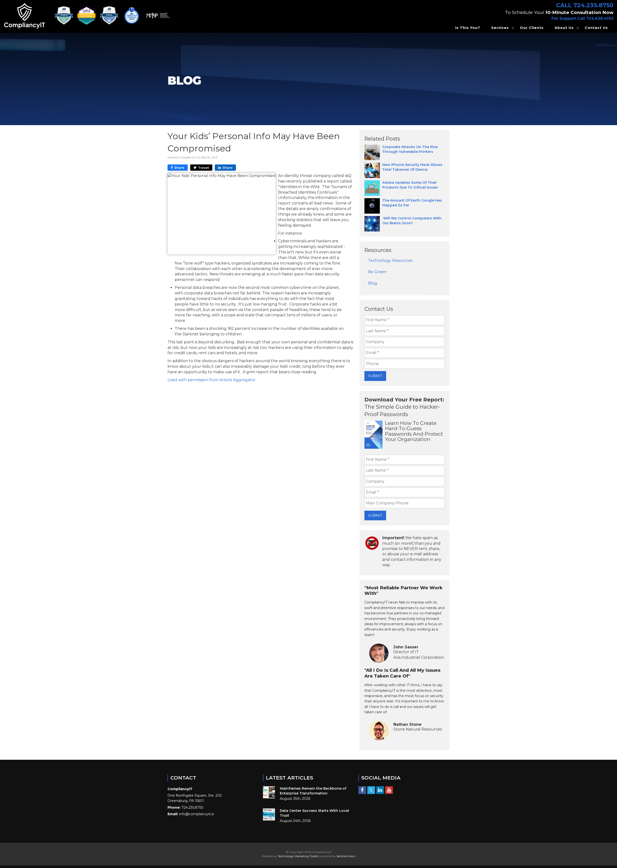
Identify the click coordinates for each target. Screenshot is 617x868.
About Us (564, 28)
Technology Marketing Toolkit (298, 856)
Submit (375, 376)
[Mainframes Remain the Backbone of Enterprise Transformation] (269, 792)
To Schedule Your (559, 12)
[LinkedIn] (380, 790)
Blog (372, 283)
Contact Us (596, 28)
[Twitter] (371, 790)
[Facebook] (362, 790)
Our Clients (531, 28)
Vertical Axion (345, 856)
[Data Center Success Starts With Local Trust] (269, 814)
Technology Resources (390, 260)
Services (500, 28)
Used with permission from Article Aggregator (212, 380)
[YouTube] (389, 790)
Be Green (377, 272)
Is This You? (467, 28)
